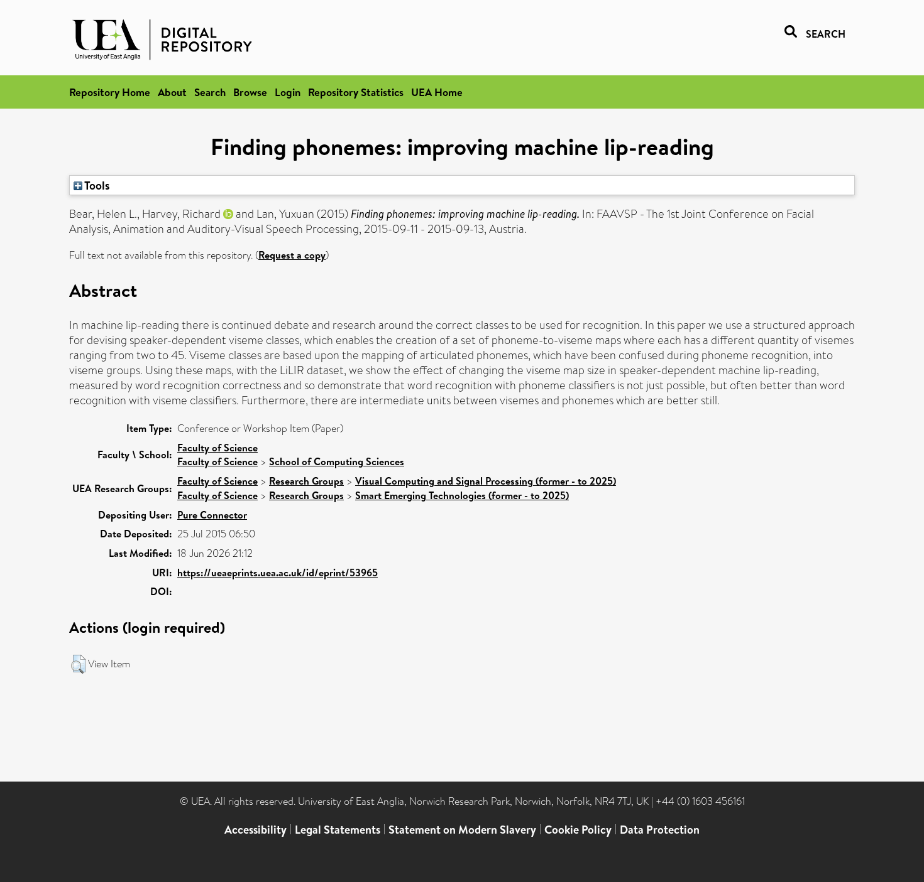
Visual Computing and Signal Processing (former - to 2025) (485, 481)
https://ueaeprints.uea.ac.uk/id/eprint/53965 (277, 572)
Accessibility (255, 829)
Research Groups (306, 481)
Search (210, 92)
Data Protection (660, 829)
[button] (78, 664)
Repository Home (109, 92)
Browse (250, 92)
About (172, 92)
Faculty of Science (217, 447)
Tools (96, 185)
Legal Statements (337, 829)
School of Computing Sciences (336, 461)
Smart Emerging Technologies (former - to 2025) (462, 495)
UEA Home (437, 92)
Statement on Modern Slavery (462, 829)
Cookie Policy (578, 829)
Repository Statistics (356, 92)
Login (287, 92)
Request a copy (292, 255)
